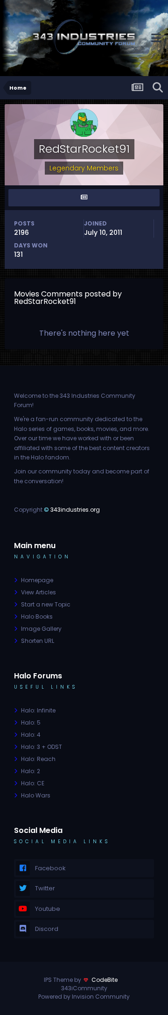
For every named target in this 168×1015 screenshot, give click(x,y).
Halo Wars (35, 795)
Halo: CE (32, 783)
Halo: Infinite (38, 710)
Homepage (37, 580)
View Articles (38, 592)
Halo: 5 (31, 722)
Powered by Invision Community (84, 997)
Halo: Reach (38, 759)
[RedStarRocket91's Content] (84, 197)
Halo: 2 (30, 771)
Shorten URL (37, 641)
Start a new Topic (45, 604)
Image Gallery (41, 629)
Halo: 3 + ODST (41, 747)
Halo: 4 (31, 735)
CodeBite (104, 980)
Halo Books (37, 616)
